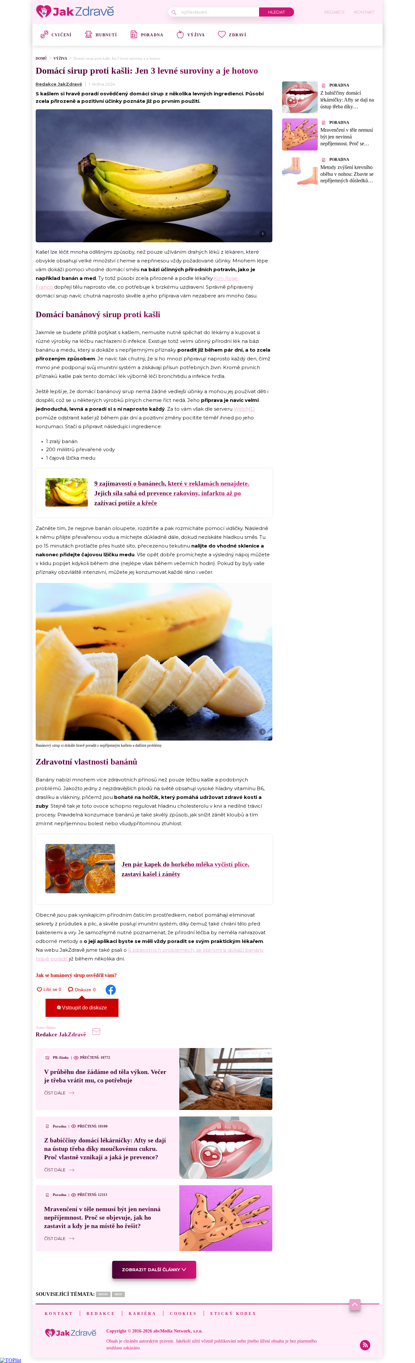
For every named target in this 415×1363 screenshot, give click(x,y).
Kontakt (59, 1313)
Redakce (101, 1313)
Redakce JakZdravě (59, 84)
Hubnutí (106, 35)
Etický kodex (233, 1313)
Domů (41, 58)
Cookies (183, 1313)
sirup (118, 1294)
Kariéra (143, 1313)
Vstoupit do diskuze (84, 1007)
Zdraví (237, 35)
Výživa (196, 35)
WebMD (244, 409)
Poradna (152, 35)
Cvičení (62, 35)
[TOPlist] (10, 1360)
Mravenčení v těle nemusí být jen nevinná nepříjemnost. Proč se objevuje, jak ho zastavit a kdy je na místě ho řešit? (102, 1217)
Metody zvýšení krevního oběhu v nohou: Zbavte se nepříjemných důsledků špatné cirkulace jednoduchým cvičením (347, 180)
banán (103, 1294)
